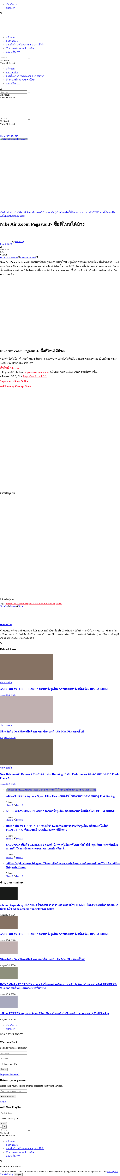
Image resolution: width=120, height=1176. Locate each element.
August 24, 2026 (8, 695)
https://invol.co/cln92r (35, 376)
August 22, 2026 (8, 784)
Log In (3, 1101)
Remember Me (10, 1064)
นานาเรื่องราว (13, 52)
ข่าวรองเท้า (12, 41)
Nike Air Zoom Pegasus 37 (22, 603)
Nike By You (41, 603)
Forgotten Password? (9, 1074)
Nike (8, 603)
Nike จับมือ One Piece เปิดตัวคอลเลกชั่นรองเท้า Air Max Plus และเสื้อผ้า (42, 731)
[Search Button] (29, 58)
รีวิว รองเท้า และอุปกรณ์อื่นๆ (20, 48)
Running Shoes (54, 603)
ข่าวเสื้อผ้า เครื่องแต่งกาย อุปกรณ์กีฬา (25, 44)
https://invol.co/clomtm (37, 372)
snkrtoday (19, 241)
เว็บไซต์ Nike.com (10, 367)
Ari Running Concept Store (15, 386)
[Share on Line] (37, 257)
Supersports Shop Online (14, 381)
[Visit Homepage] (9, 31)
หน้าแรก (10, 37)
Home (3, 136)
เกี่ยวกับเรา (11, 4)
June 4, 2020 (6, 244)
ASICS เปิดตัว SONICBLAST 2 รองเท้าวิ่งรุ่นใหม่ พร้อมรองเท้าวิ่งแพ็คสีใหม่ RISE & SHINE (54, 689)
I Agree (18, 1174)
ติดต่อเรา (10, 8)
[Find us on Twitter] (1, 13)
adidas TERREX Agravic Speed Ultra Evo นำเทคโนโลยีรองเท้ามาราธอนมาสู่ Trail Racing (60, 796)
